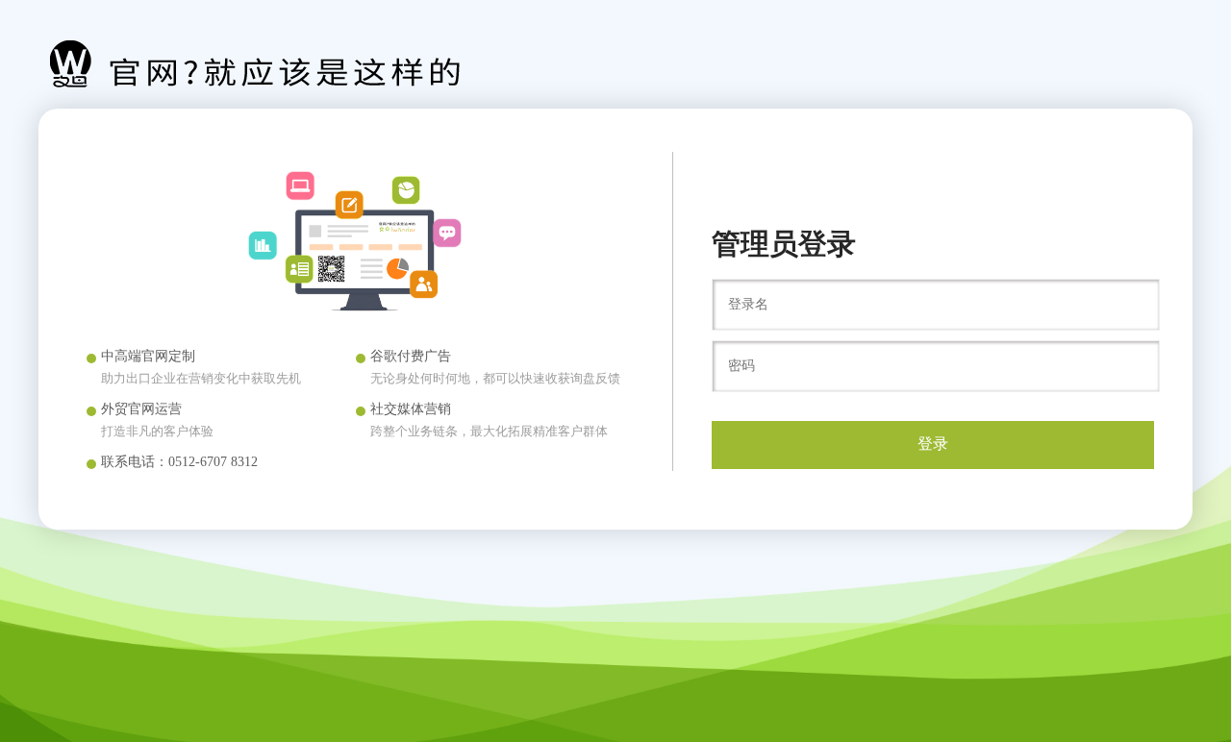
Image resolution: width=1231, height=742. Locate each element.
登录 (932, 443)
